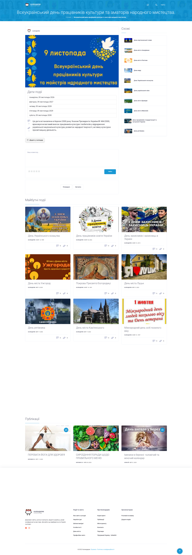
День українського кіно (141, 90)
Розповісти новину (127, 515)
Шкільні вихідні (78, 523)
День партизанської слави (143, 40)
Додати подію (126, 519)
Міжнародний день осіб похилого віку (142, 329)
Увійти (163, 5)
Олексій (126, 462)
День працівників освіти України (94, 235)
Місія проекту (101, 523)
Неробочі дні (77, 519)
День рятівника (139, 131)
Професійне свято (79, 535)
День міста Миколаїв (141, 111)
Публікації (100, 519)
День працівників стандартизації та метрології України (145, 121)
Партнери (100, 531)
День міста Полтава (140, 60)
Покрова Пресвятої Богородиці (93, 283)
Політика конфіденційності (105, 549)
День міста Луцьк (134, 283)
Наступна (78, 187)
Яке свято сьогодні (79, 515)
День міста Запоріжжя (141, 50)
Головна (68, 17)
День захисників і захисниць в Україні (141, 237)
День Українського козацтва (143, 80)
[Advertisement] (91, 379)
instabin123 (31, 459)
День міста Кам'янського (90, 327)
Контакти (100, 527)
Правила (93, 549)
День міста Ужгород (39, 283)
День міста (77, 531)
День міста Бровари (140, 100)
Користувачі (101, 515)
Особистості (77, 527)
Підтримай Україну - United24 (106, 535)
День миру (137, 70)
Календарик (36, 31)
